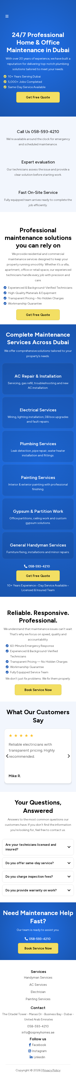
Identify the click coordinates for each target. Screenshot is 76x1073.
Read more (17, 763)
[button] (6, 16)
